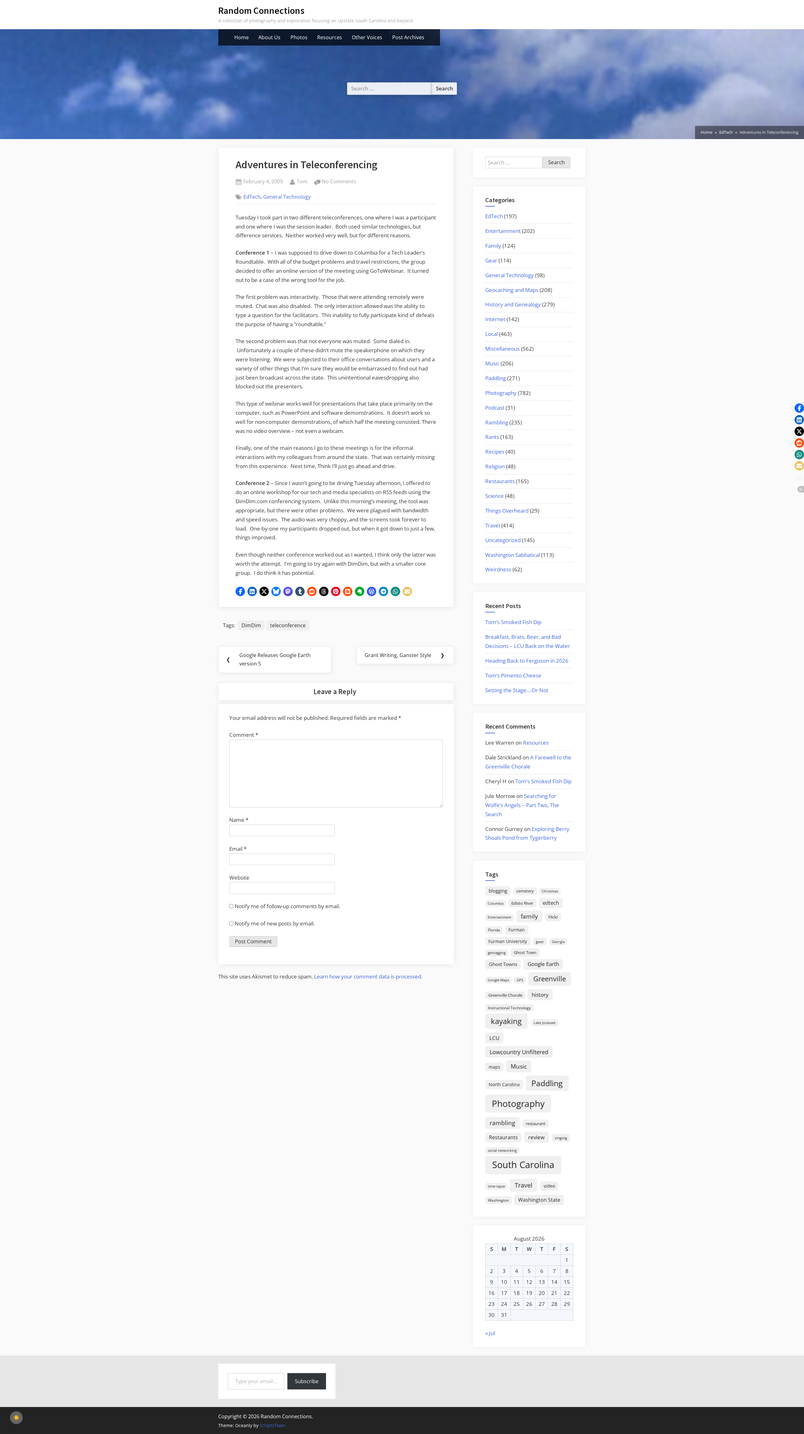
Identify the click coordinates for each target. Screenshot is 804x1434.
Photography (501, 392)
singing (561, 1137)
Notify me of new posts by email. (275, 923)
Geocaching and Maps (511, 290)
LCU (494, 1038)
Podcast (494, 407)
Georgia (558, 942)
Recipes (494, 451)
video (549, 1186)
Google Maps (498, 980)
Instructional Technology (509, 1007)
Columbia (495, 903)
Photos (299, 37)
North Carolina (504, 1084)
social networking (502, 1150)
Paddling (495, 378)
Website (239, 877)
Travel (492, 525)
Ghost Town (525, 952)
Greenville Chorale (505, 995)
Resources (329, 37)
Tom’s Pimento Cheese (513, 675)
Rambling (496, 422)
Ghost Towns (503, 964)
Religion (495, 466)
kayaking (506, 1021)
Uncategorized (503, 540)
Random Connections (261, 10)
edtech (551, 902)
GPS (520, 980)
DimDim (251, 625)
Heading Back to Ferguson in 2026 (526, 660)
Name (238, 819)
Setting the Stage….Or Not (516, 690)
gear (540, 941)
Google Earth (543, 964)
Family (493, 245)
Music (492, 363)
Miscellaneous (502, 348)
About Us (269, 37)
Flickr (553, 917)
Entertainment (503, 231)
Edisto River (522, 903)
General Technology (287, 196)
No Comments (339, 182)
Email (238, 848)
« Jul (490, 1333)
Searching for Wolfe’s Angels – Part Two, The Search (522, 805)
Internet (495, 319)
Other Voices (367, 37)
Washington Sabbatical (512, 554)
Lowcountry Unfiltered (519, 1052)
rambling (502, 1123)
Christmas (550, 891)
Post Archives (408, 37)
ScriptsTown (272, 1425)
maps (494, 1067)
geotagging (497, 952)
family (529, 916)
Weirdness (498, 569)
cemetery (525, 891)
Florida (494, 929)
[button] (240, 591)
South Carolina (523, 1164)
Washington (498, 1200)
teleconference (288, 625)
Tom (302, 181)
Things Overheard (507, 510)
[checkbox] (16, 1417)
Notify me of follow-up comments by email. (287, 906)
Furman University (507, 941)
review (536, 1137)
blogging (498, 890)
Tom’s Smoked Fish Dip (513, 622)
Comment (243, 734)
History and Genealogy (513, 304)
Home (241, 37)
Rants (492, 436)
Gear (491, 260)
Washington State (539, 1199)
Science (494, 495)
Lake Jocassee (545, 1022)
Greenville (549, 978)
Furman (516, 930)
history (540, 994)
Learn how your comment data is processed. (368, 976)
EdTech (252, 196)
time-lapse (496, 1186)
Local (491, 333)
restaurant (536, 1123)
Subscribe (306, 1381)
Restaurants (500, 481)
